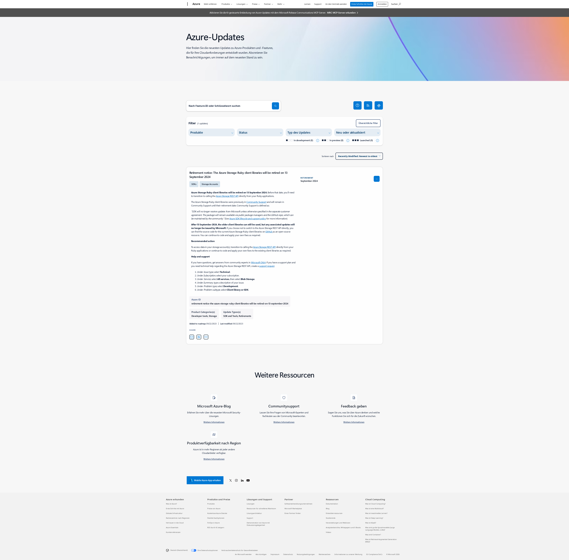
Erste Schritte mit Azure (361, 4)
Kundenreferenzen (173, 532)
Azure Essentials (172, 527)
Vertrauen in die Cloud (175, 523)
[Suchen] (275, 105)
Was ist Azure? (171, 504)
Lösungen (240, 4)
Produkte (226, 4)
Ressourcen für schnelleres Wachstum (261, 508)
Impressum (275, 554)
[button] (357, 105)
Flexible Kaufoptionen (215, 518)
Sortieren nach (328, 156)
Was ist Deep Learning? (374, 518)
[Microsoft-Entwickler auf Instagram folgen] (236, 480)
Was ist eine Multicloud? (374, 508)
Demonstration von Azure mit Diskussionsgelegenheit (258, 524)
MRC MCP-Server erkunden (341, 12)
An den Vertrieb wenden (336, 4)
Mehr (279, 4)
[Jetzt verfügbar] (377, 140)
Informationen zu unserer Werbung (348, 554)
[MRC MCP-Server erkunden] (379, 105)
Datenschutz (288, 554)
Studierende (330, 518)
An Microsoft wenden (243, 554)
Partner (267, 4)
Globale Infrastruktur (174, 513)
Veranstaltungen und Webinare (338, 523)
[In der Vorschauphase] (348, 140)
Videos (328, 532)
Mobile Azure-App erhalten (207, 480)
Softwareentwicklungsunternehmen (298, 504)
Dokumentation (332, 504)
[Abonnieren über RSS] (368, 105)
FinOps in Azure (213, 523)
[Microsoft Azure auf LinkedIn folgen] (242, 480)
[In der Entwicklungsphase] (317, 140)
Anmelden (382, 4)
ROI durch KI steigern (215, 527)
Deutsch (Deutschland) (179, 550)
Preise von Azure (213, 508)
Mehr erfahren (210, 4)
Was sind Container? (373, 534)
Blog (327, 508)
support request (266, 265)
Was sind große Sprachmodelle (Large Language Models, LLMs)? (380, 528)
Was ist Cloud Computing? (375, 504)
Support (318, 4)
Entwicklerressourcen (334, 513)
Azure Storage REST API (227, 195)
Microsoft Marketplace (293, 508)
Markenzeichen (324, 554)
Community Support (256, 201)
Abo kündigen (261, 554)
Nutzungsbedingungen (306, 554)
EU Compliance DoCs (374, 554)
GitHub (268, 231)
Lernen (307, 4)
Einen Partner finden (292, 513)
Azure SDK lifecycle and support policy (247, 218)
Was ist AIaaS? (370, 523)
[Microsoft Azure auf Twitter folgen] (230, 480)
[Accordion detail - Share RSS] (198, 337)
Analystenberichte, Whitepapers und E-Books (343, 527)
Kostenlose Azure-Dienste (217, 513)
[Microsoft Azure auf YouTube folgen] (248, 480)
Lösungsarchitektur (254, 513)
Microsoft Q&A (258, 262)
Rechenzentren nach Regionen (178, 518)
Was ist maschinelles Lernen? (376, 513)
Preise (254, 4)
